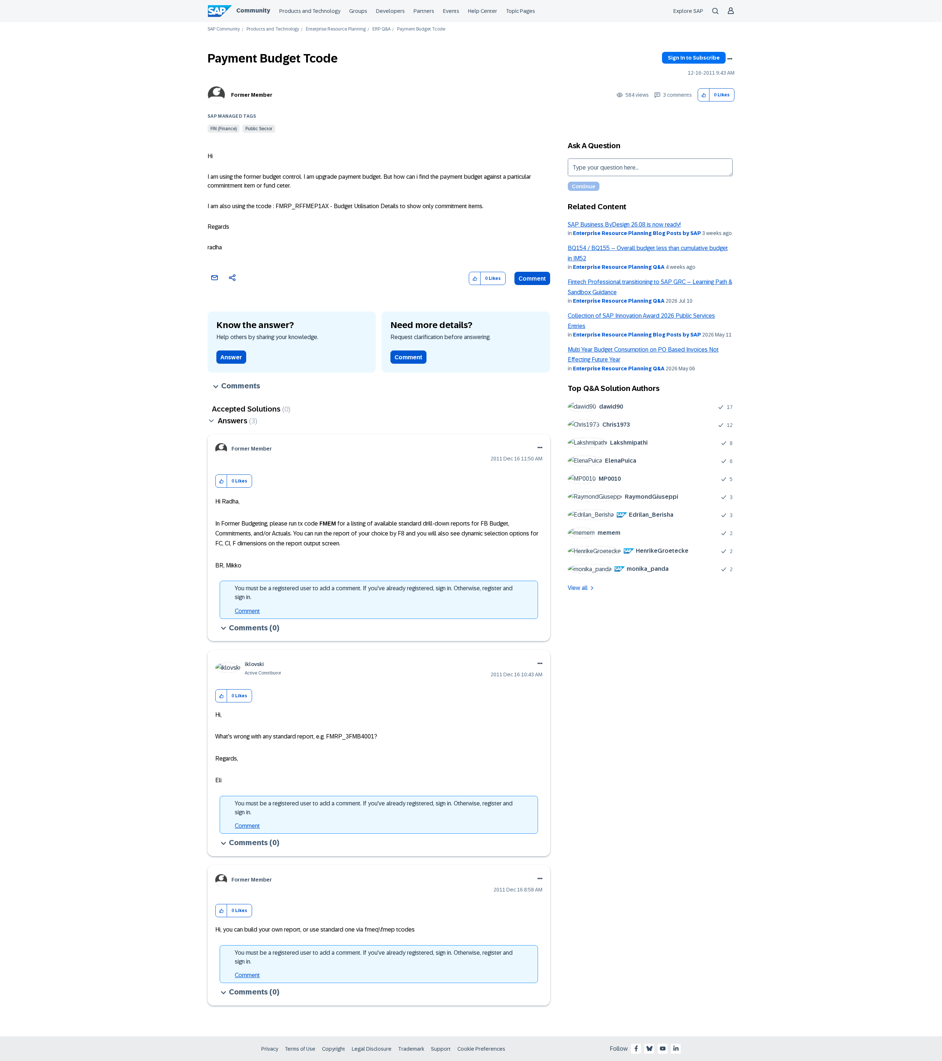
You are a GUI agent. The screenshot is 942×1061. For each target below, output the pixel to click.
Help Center (482, 11)
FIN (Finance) (223, 128)
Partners (424, 11)
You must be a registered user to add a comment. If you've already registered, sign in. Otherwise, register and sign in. (374, 592)
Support (441, 1049)
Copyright (333, 1049)
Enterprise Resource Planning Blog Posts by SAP (637, 233)
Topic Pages (520, 11)
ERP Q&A (381, 29)
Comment (532, 278)
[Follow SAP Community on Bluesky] (649, 1048)
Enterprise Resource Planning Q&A (619, 267)
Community (253, 10)
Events (451, 11)
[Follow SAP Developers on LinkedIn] (676, 1048)
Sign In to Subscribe (694, 58)
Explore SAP (688, 11)
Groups (358, 11)
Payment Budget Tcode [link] (421, 29)
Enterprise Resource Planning (336, 29)
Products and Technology (309, 11)
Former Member (251, 95)
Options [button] (730, 59)
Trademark (411, 1049)
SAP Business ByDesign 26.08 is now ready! (624, 224)
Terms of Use (300, 1049)
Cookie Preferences (481, 1049)
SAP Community (224, 29)
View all (578, 588)
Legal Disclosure (372, 1049)
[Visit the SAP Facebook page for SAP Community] (636, 1048)
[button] (703, 95)
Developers (390, 11)
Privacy (269, 1049)
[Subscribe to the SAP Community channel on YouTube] (663, 1048)
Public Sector (258, 128)
